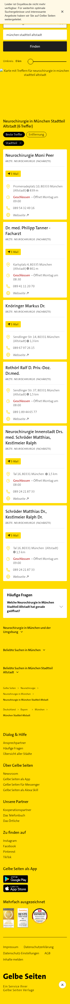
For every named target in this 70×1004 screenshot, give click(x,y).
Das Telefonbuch (14, 815)
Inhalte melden (13, 959)
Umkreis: (12, 61)
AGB (47, 953)
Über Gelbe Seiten (18, 765)
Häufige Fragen (13, 748)
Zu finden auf (14, 832)
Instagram (10, 841)
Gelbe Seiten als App (16, 779)
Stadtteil (12, 143)
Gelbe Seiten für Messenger (21, 785)
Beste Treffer (14, 134)
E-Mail (14, 173)
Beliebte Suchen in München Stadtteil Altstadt (28, 670)
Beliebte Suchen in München (22, 650)
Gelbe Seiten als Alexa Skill (20, 790)
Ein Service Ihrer (18, 988)
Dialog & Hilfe (15, 734)
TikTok (7, 857)
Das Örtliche (11, 821)
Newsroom (10, 774)
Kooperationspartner (17, 810)
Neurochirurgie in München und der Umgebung (27, 630)
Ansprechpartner (14, 743)
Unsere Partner (15, 801)
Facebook (9, 846)
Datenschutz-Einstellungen (21, 953)
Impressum (10, 947)
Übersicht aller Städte (17, 754)
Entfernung (36, 134)
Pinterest (9, 852)
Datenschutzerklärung (38, 947)
